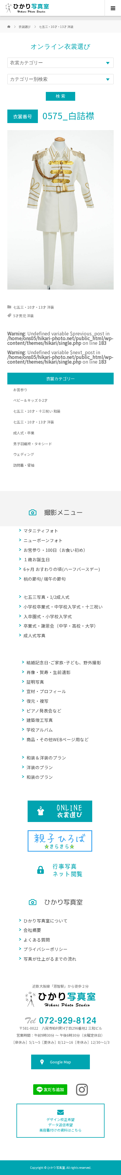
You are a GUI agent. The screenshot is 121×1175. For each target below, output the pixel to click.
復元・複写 (37, 701)
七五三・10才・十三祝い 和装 (36, 411)
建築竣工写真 (39, 720)
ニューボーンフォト (43, 540)
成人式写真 (34, 635)
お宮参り (20, 389)
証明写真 (35, 682)
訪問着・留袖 (23, 465)
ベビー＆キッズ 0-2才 (30, 400)
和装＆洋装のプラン (46, 757)
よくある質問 (36, 940)
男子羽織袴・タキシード (32, 443)
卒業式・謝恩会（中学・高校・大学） (60, 626)
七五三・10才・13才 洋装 (33, 307)
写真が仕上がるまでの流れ (49, 959)
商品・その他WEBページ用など (57, 739)
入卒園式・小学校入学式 (47, 616)
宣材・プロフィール (46, 691)
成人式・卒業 (23, 432)
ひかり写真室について (45, 920)
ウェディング (23, 454)
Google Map (60, 1062)
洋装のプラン (39, 767)
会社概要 (32, 930)
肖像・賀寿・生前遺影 (48, 672)
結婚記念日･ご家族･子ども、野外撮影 (63, 662)
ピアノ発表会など (43, 710)
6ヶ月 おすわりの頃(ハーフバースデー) (61, 569)
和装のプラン (39, 777)
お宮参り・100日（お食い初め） (55, 550)
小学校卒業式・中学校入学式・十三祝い (63, 607)
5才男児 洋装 (23, 315)
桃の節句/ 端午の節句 (44, 579)
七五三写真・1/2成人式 (46, 597)
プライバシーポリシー (45, 949)
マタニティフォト (40, 530)
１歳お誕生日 (36, 559)
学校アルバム (39, 730)
